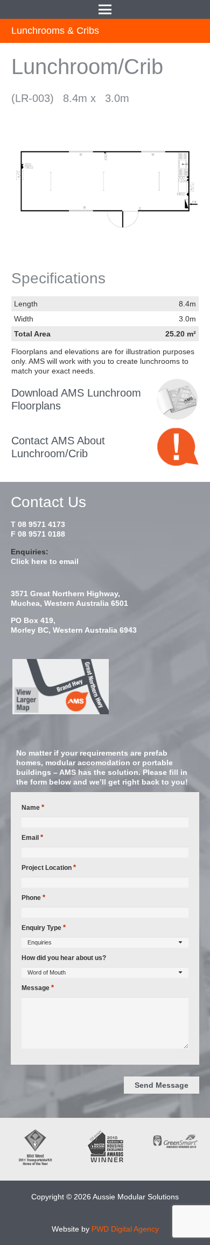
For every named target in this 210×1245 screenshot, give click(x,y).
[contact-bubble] (178, 447)
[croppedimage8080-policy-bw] (177, 399)
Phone (33, 898)
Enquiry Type (44, 928)
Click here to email (45, 561)
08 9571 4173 (41, 524)
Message (38, 988)
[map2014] (105, 686)
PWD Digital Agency (125, 1229)
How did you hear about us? (64, 958)
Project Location (49, 867)
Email (32, 837)
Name (33, 807)
